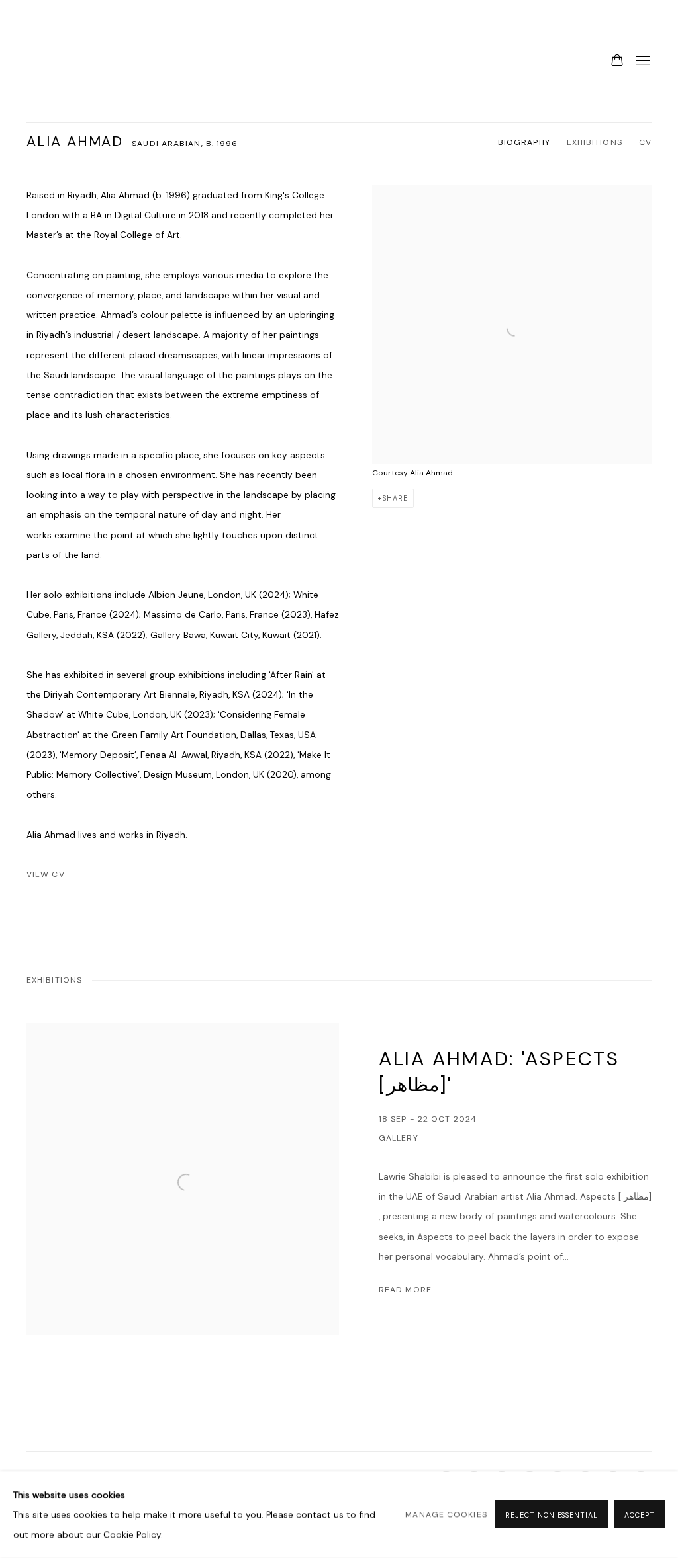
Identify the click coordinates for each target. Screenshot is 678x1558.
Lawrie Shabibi (52, 61)
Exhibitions (594, 142)
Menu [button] (642, 61)
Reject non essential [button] (551, 1515)
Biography (524, 142)
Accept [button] (639, 1515)
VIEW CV (89, 876)
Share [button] (395, 498)
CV (645, 142)
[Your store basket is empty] (617, 61)
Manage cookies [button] (446, 1515)
